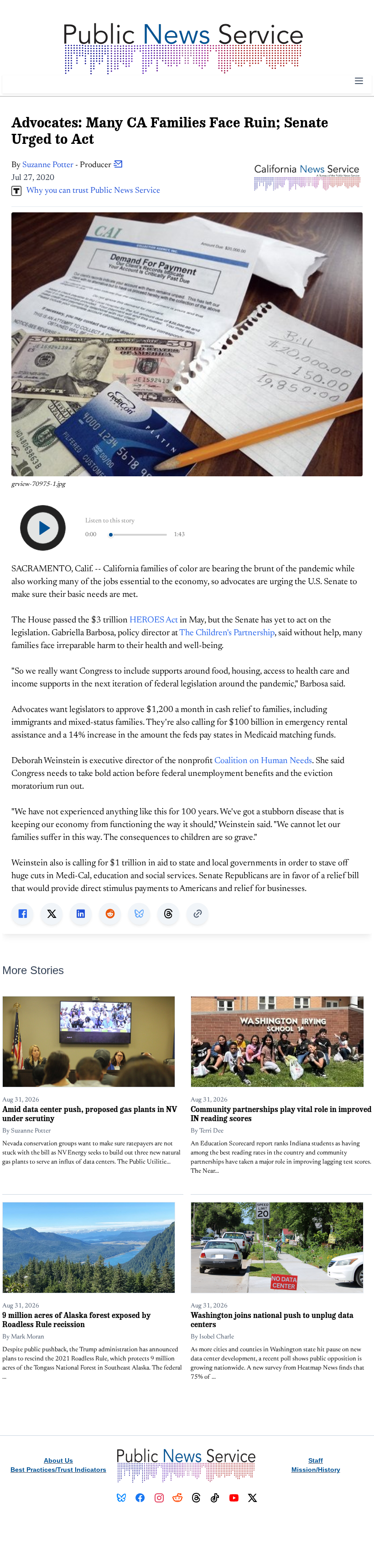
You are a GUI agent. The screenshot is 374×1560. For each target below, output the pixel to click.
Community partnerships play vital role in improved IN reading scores (281, 1113)
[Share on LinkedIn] (81, 914)
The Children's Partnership (227, 633)
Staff (315, 1460)
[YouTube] (233, 1498)
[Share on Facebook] (22, 914)
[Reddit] (177, 1498)
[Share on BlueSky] (139, 914)
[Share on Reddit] (110, 914)
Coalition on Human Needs (263, 761)
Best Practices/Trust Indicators (58, 1469)
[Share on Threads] (168, 914)
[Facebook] (140, 1498)
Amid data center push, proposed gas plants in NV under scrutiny (89, 1113)
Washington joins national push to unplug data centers (272, 1319)
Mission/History (315, 1469)
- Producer (67, 165)
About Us (58, 1460)
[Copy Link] (197, 914)
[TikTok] (215, 1498)
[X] (252, 1498)
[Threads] (196, 1498)
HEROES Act (154, 620)
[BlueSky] (121, 1498)
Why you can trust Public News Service (90, 191)
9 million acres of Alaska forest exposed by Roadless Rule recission (76, 1319)
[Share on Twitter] (51, 914)
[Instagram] (159, 1498)
